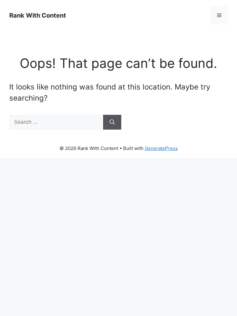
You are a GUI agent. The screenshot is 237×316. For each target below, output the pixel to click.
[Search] (112, 122)
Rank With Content (37, 15)
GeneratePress (161, 148)
